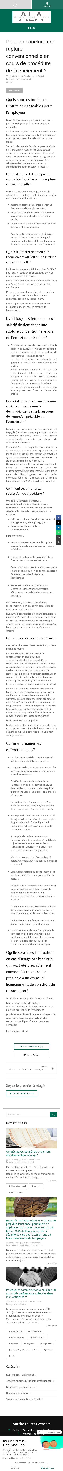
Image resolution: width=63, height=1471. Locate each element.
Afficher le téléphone (34, 1433)
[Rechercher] (53, 1114)
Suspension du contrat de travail (23, 1399)
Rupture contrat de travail (20, 1374)
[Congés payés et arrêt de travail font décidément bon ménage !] (31, 1138)
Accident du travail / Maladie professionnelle (29, 1380)
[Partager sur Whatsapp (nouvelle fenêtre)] (58, 532)
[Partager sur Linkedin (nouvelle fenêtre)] (58, 527)
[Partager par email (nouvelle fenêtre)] (58, 537)
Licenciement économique (20, 1386)
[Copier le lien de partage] (58, 542)
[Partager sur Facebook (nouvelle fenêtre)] (58, 517)
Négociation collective (17, 1392)
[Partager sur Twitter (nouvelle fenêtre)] (58, 522)
